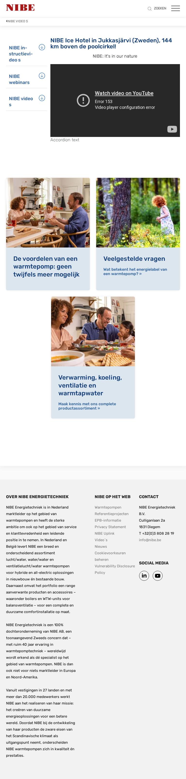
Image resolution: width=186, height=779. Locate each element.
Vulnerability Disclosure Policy (115, 569)
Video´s (101, 540)
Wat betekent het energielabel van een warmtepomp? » (135, 271)
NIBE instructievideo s (21, 54)
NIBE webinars (19, 79)
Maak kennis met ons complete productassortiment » (87, 406)
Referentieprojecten (112, 514)
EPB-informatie (108, 520)
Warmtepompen (108, 507)
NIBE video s (18, 21)
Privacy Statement (110, 527)
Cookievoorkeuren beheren (111, 556)
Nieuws (101, 546)
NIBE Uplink (105, 533)
